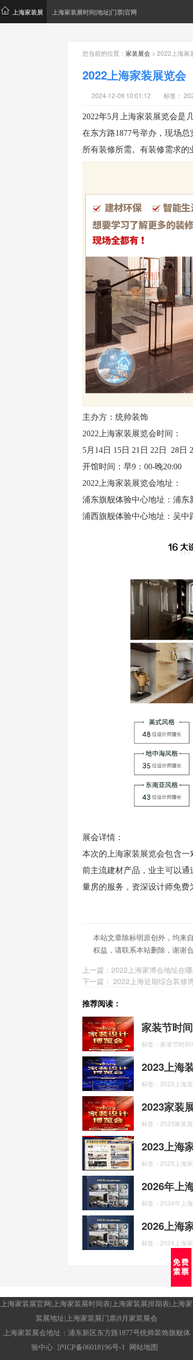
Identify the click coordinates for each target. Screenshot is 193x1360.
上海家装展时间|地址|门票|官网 (94, 11)
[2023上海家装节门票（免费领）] (108, 1152)
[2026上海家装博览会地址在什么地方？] (108, 1231)
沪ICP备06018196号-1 (91, 1347)
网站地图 (143, 1347)
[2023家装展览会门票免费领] (108, 1112)
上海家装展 (27, 11)
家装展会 (138, 53)
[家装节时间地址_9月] (108, 1032)
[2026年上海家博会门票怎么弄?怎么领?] (108, 1192)
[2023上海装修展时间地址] (108, 1072)
